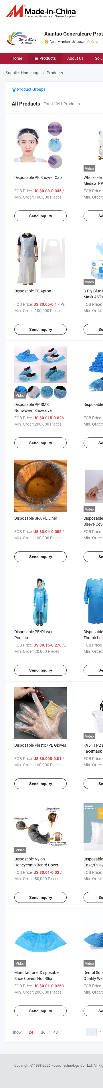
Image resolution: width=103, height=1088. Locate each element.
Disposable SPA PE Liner (35, 518)
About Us (75, 58)
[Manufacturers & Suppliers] (42, 11)
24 (31, 1032)
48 (55, 1032)
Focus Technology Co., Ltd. (73, 1065)
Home (16, 58)
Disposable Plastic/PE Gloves (40, 745)
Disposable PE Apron (32, 291)
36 (43, 1032)
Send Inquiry (40, 216)
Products (47, 58)
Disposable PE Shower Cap (38, 177)
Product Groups (30, 89)
